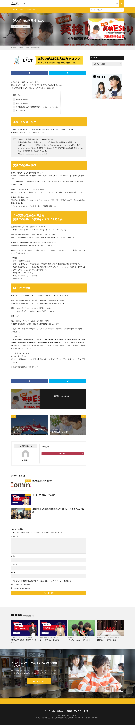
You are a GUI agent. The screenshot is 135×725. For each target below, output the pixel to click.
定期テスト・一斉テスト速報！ (107, 640)
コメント (14, 536)
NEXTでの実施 (19, 110)
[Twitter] (67, 73)
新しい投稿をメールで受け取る (21, 588)
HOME (15, 47)
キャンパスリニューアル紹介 (44, 495)
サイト (13, 572)
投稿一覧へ (62, 453)
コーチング (22, 9)
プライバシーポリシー (82, 711)
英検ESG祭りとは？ (21, 99)
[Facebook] (29, 73)
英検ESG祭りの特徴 (21, 103)
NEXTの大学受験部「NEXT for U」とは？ (23, 641)
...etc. (34, 9)
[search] (122, 10)
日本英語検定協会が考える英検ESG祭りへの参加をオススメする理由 (36, 107)
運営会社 (60, 711)
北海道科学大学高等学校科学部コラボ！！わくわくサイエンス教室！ (58, 510)
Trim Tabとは (50, 711)
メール (14, 564)
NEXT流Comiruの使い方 (42, 481)
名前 (13, 556)
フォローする (63, 399)
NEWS (26, 26)
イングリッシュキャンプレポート (79, 640)
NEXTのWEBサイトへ (39, 681)
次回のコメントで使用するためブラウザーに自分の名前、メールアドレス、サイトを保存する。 (42, 581)
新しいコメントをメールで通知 (21, 584)
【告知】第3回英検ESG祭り (33, 47)
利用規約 (69, 711)
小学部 (29, 9)
